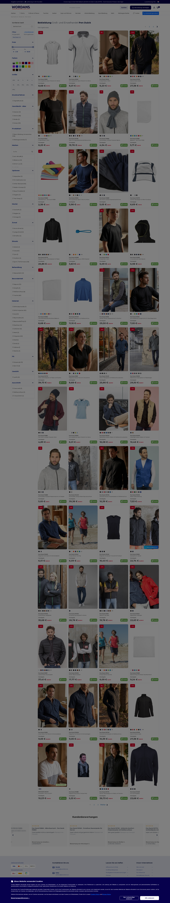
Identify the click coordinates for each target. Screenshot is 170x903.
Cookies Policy (95, 894)
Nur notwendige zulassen (129, 898)
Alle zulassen (149, 898)
